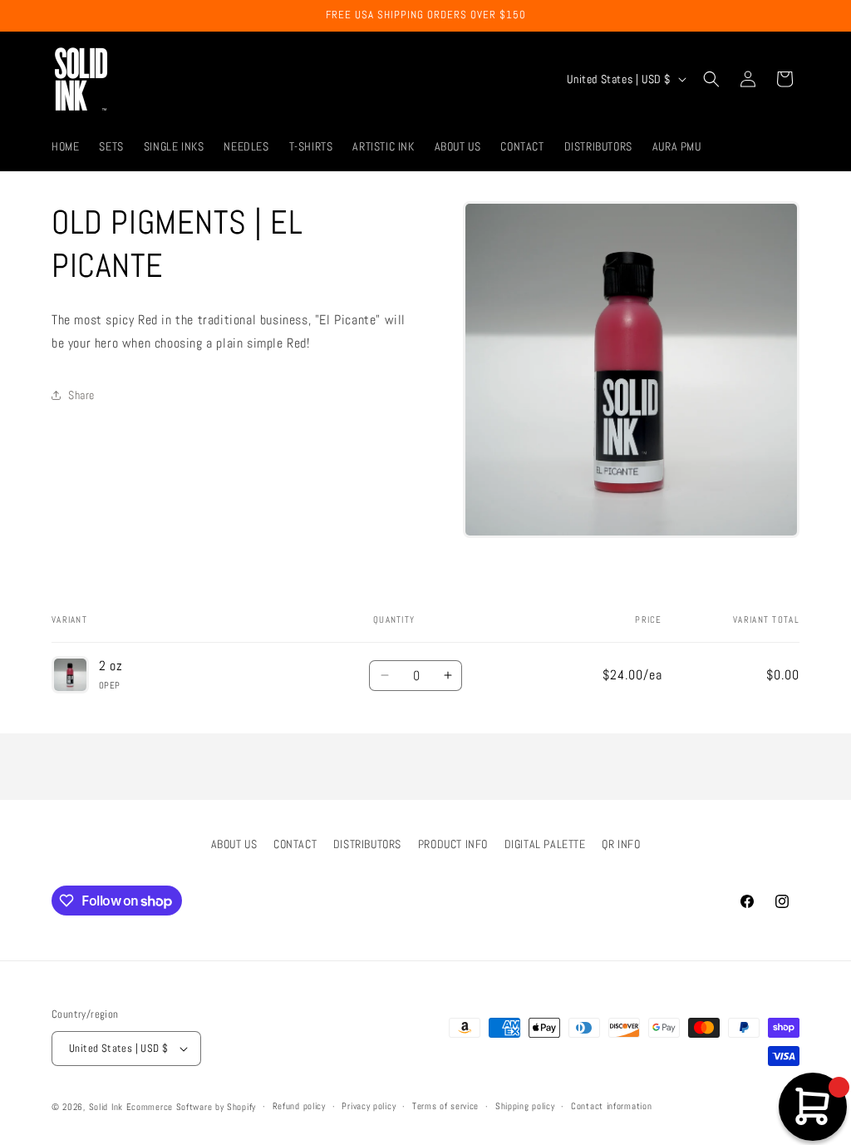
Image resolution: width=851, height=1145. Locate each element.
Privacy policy (369, 1106)
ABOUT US (234, 844)
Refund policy (299, 1106)
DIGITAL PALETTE (545, 844)
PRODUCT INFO (453, 844)
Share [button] (81, 394)
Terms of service (445, 1106)
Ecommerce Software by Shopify (191, 1107)
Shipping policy (525, 1106)
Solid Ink (106, 1107)
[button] (711, 79)
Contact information (611, 1106)
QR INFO (621, 844)
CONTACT (295, 844)
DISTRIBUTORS (367, 844)
